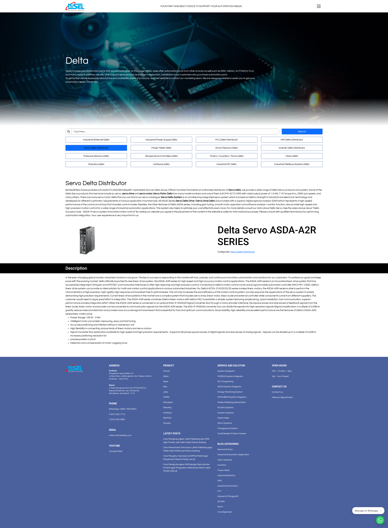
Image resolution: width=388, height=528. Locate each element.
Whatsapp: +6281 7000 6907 (122, 409)
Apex (165, 381)
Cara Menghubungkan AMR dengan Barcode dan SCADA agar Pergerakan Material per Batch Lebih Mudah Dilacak (187, 467)
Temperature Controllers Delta (161, 156)
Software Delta (161, 164)
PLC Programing (225, 381)
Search (302, 131)
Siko (165, 386)
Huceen (167, 423)
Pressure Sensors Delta (96, 156)
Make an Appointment (282, 397)
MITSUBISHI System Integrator (232, 397)
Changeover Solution (227, 428)
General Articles (225, 449)
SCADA (221, 501)
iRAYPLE (167, 418)
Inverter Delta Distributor (292, 148)
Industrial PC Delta (227, 164)
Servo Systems (224, 423)
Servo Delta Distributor (96, 148)
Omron (166, 371)
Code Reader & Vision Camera (231, 433)
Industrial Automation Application (233, 454)
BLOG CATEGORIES (228, 443)
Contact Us (277, 392)
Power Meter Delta (161, 148)
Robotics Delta (96, 164)
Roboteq (167, 407)
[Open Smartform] (380, 520)
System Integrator (226, 371)
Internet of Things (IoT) (227, 496)
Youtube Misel (115, 451)
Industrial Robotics (226, 475)
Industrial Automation (227, 486)
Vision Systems (224, 460)
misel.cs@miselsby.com (120, 435)
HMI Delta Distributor (292, 139)
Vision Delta (292, 156)
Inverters (221, 465)
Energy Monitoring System (230, 392)
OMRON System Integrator (230, 376)
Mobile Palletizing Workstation (231, 402)
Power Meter (223, 470)
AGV (219, 480)
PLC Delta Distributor (226, 139)
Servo (220, 506)
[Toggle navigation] (319, 6)
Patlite (166, 397)
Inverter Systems (225, 413)
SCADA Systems (225, 407)
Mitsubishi (168, 402)
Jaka (165, 392)
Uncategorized (224, 512)
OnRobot (167, 413)
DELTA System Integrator (229, 386)
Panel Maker (223, 418)
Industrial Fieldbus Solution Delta (291, 164)
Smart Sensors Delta (226, 148)
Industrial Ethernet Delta (96, 139)
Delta (165, 376)
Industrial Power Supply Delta (161, 139)
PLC (219, 491)
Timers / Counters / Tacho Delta (227, 156)
